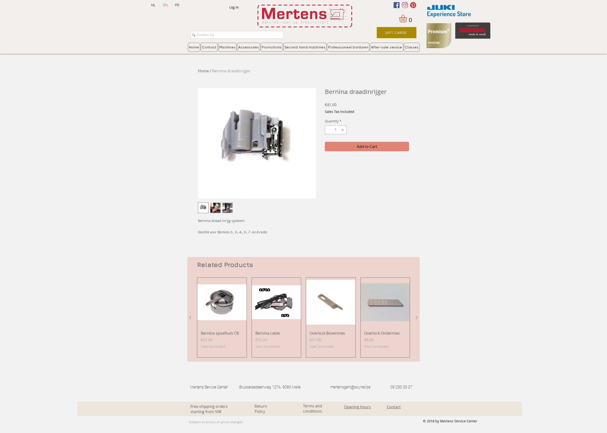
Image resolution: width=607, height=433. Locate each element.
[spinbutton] (335, 130)
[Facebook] (397, 5)
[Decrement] (328, 130)
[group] (303, 317)
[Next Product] (417, 317)
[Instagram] (405, 5)
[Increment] (343, 130)
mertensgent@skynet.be (350, 387)
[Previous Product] (190, 317)
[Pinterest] (413, 5)
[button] (407, 18)
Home (203, 71)
